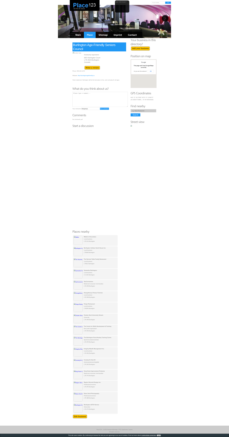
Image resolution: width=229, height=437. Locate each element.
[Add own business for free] (140, 47)
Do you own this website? (140, 71)
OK (151, 71)
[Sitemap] (103, 35)
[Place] (90, 35)
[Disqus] (99, 153)
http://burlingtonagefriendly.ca (86, 75)
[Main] (78, 35)
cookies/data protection (148, 435)
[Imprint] (118, 35)
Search (135, 115)
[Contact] (132, 35)
